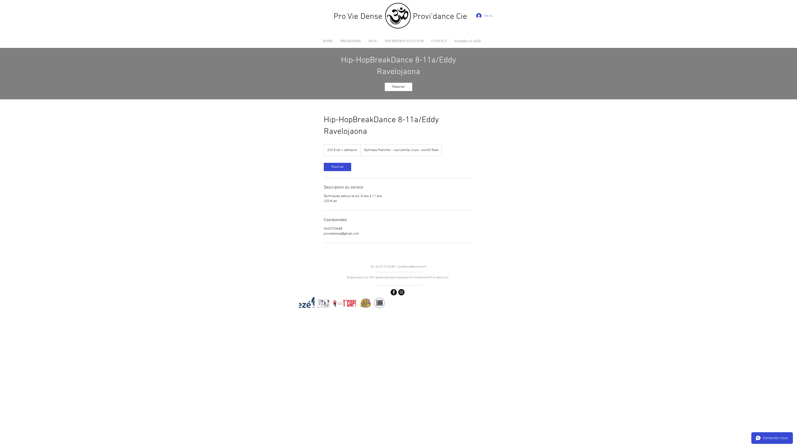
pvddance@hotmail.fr (412, 267)
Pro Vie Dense (358, 17)
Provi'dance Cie (440, 17)
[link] (398, 87)
